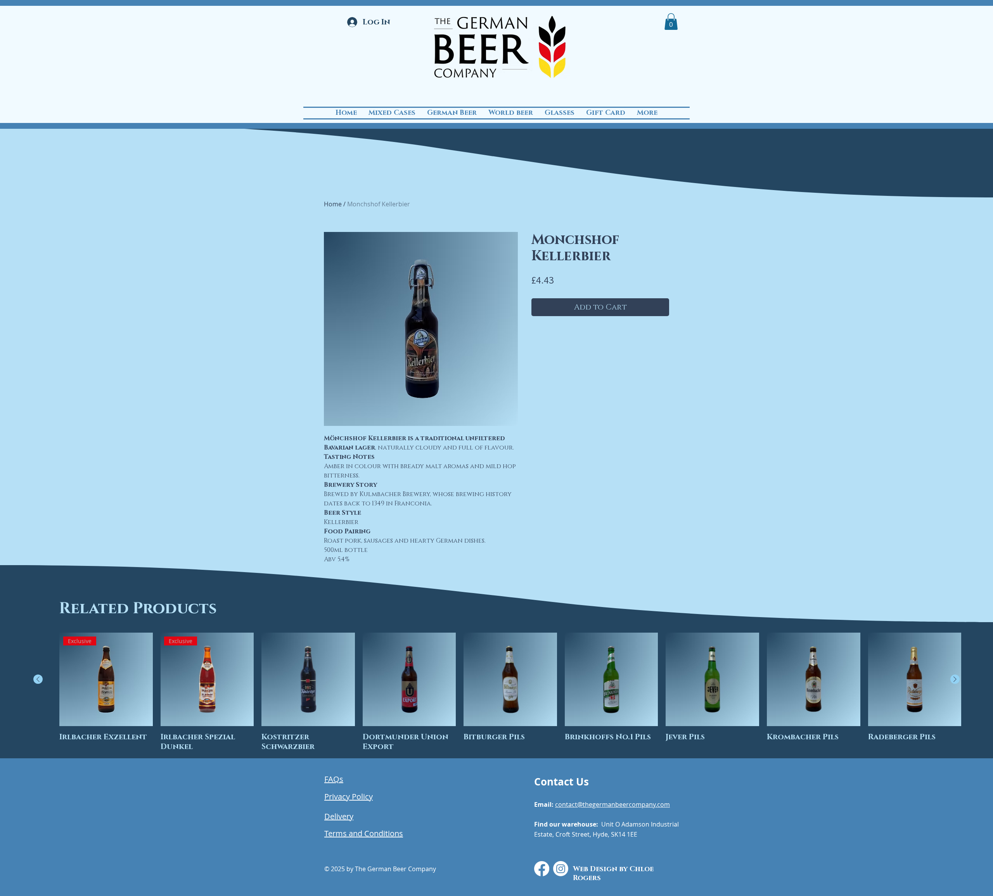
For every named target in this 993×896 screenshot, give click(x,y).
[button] (671, 21)
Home (333, 204)
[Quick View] (308, 679)
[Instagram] (560, 868)
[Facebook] (541, 868)
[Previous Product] (38, 679)
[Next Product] (955, 679)
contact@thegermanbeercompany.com (612, 804)
